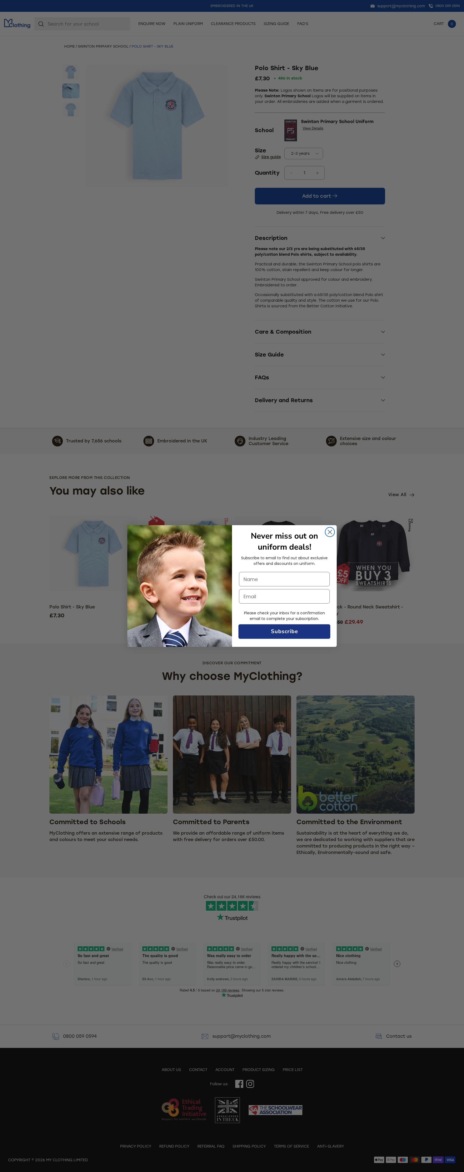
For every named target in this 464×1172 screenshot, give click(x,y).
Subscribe (284, 631)
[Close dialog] (330, 532)
